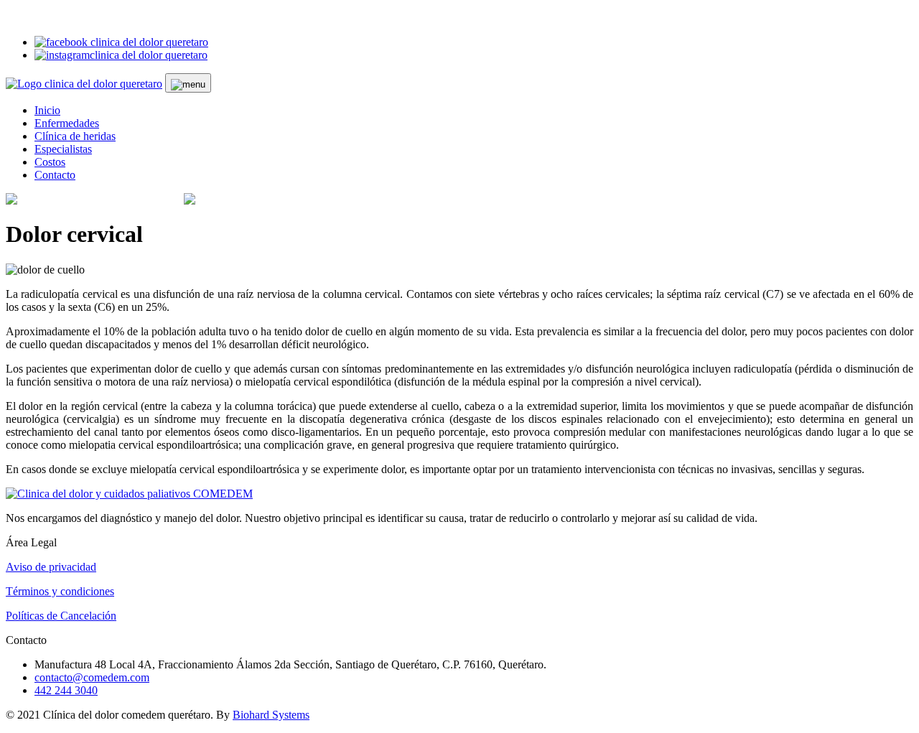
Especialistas (63, 149)
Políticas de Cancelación (61, 616)
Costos (49, 162)
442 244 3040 (66, 690)
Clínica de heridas (75, 136)
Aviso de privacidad (51, 567)
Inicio (47, 110)
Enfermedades (66, 123)
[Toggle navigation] (188, 83)
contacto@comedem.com (91, 677)
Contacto (54, 175)
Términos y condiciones (60, 591)
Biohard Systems (271, 715)
